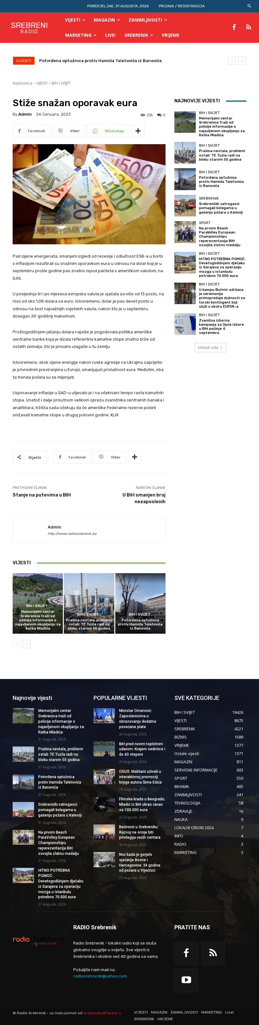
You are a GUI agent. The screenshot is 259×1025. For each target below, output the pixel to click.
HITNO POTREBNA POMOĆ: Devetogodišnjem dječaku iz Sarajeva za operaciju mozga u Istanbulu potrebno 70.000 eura (222, 267)
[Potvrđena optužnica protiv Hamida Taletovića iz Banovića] (140, 603)
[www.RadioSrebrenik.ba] (38, 941)
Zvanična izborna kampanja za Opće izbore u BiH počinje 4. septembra (221, 326)
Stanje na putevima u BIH (42, 495)
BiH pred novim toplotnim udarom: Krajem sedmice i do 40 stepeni (142, 749)
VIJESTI (41, 83)
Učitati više (208, 347)
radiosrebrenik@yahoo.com (100, 976)
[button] (250, 6)
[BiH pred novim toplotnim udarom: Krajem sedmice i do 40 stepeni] (104, 749)
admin (25, 114)
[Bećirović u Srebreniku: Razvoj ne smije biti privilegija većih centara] (104, 832)
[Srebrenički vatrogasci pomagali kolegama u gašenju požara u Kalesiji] (185, 205)
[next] (242, 61)
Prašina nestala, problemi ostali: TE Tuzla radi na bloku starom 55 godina (89, 624)
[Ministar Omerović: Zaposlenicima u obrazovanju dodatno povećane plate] (104, 715)
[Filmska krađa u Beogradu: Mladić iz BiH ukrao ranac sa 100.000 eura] (104, 804)
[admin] (30, 531)
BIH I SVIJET (61, 83)
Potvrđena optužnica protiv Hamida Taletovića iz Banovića (140, 624)
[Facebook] (234, 28)
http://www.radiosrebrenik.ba (72, 533)
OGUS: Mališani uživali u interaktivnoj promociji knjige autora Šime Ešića (140, 777)
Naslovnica (22, 83)
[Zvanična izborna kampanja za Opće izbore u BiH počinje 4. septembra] (185, 324)
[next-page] (27, 644)
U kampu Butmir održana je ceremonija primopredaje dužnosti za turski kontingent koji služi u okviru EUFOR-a (222, 298)
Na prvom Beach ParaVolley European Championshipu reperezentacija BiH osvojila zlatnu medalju (219, 236)
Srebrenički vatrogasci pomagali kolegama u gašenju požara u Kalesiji (112, 60)
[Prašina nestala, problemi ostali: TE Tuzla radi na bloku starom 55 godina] (89, 603)
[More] (138, 131)
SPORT (205, 223)
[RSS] (249, 28)
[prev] (232, 61)
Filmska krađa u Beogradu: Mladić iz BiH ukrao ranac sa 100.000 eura (142, 804)
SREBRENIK (209, 198)
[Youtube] (186, 980)
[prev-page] (17, 644)
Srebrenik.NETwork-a (102, 1013)
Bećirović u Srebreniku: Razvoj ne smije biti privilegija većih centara (139, 832)
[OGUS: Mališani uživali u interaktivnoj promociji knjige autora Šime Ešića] (104, 776)
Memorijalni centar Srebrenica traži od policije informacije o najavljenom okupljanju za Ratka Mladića (38, 620)
